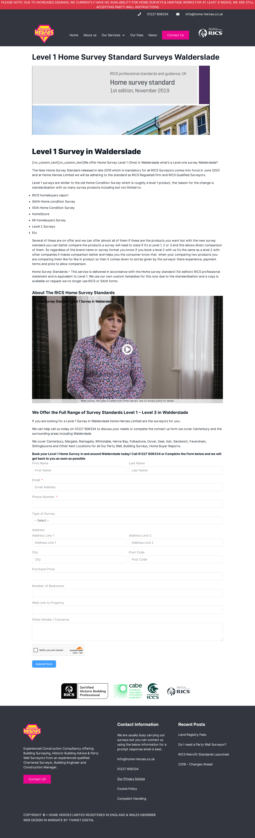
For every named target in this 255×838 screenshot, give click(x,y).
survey (103, 250)
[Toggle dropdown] (123, 35)
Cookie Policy (127, 789)
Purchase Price (43, 569)
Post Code (137, 552)
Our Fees (136, 35)
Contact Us (175, 35)
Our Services (111, 35)
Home (74, 35)
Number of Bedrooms (48, 586)
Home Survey (56, 170)
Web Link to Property (48, 603)
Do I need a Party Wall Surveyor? (202, 744)
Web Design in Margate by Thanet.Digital (58, 820)
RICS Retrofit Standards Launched (203, 754)
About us (89, 35)
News (152, 35)
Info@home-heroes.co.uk (136, 759)
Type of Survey (43, 513)
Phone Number (43, 497)
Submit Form (44, 664)
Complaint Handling (131, 798)
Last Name (137, 463)
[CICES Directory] (153, 691)
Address (38, 530)
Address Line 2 (140, 535)
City (35, 552)
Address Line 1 (43, 535)
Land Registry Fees (192, 734)
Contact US (37, 779)
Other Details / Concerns (50, 619)
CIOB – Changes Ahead (195, 764)
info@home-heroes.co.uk (204, 14)
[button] (127, 349)
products (204, 254)
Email (36, 480)
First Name (40, 463)
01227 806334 (157, 14)
